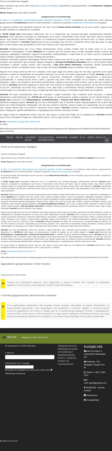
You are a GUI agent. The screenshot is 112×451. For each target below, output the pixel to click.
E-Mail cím (9, 353)
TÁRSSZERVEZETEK (67, 346)
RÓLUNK (19, 137)
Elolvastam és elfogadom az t (27, 370)
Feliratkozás (10, 373)
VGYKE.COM (12, 441)
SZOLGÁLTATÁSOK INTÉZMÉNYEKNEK (46, 138)
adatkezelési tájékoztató (39, 370)
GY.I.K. (83, 137)
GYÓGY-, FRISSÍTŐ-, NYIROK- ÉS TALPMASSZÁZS (67, 361)
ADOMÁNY (74, 137)
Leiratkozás (20, 373)
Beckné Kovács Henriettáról (46, 6)
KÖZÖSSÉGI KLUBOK (68, 349)
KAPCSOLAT (100, 137)
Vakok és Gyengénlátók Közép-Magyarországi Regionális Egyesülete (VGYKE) (36, 20)
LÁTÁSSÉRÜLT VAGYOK (31, 138)
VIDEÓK (90, 137)
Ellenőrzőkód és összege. (17, 363)
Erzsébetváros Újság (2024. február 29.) (23, 121)
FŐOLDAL (10, 137)
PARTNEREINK (62, 137)
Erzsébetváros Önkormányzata (84, 23)
